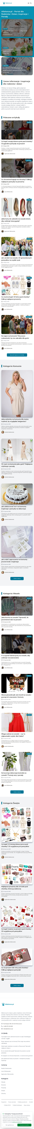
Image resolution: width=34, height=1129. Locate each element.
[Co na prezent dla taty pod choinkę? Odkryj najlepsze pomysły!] (17, 957)
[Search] (30, 3)
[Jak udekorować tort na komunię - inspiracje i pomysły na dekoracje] (17, 493)
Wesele (3, 1082)
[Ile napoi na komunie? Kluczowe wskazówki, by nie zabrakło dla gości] (17, 324)
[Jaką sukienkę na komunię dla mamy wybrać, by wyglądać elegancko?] (17, 393)
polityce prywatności (17, 1122)
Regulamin (3, 1102)
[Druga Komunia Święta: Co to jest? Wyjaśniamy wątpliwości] (17, 28)
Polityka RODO (7, 1105)
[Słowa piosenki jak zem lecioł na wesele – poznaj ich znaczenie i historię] (17, 683)
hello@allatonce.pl (8, 1029)
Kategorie (4, 1078)
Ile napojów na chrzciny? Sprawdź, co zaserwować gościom (17, 1055)
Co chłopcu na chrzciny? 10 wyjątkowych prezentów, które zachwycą (14, 70)
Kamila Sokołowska (9, 432)
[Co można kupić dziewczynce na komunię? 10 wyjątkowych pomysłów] (17, 47)
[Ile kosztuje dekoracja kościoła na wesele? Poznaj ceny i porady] (17, 761)
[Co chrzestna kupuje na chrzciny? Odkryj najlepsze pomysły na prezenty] (17, 168)
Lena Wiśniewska (6, 1071)
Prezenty (3, 1087)
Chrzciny (3, 1093)
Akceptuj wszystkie (24, 1125)
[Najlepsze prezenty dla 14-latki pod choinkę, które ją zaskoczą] (17, 874)
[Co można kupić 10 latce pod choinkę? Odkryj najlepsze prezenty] (17, 285)
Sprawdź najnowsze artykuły (17, 355)
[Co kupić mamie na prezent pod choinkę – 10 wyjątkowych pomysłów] (17, 916)
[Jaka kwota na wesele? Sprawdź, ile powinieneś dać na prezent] (17, 606)
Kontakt (31, 1102)
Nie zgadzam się (10, 1125)
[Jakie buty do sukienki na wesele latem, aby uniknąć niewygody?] (17, 207)
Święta (3, 1090)
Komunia (3, 1085)
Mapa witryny (27, 1105)
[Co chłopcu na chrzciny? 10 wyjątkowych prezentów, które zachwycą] (17, 66)
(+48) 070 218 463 (8, 1026)
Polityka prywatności (22, 1102)
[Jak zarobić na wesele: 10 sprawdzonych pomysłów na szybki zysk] (17, 246)
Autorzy (4, 1065)
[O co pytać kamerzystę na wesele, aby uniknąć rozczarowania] (17, 644)
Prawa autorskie (12, 1102)
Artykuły (4, 1033)
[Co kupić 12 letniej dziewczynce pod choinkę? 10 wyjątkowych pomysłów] (17, 824)
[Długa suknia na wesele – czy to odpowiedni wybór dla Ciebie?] (17, 722)
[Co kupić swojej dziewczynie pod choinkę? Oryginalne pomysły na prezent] (17, 129)
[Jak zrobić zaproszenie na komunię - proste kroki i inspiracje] (17, 541)
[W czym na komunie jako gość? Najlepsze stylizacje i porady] (17, 450)
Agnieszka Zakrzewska (10, 899)
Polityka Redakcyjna (17, 1105)
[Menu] (28, 3)
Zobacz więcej (17, 578)
